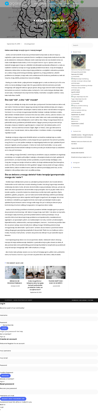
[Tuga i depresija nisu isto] (79, 97)
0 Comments (75, 76)
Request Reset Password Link (13, 399)
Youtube (90, 300)
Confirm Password (6, 372)
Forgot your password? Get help (11, 331)
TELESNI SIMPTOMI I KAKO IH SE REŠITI (56, 282)
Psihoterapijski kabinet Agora (37, 62)
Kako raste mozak (62, 26)
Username (3, 315)
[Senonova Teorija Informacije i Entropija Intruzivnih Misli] (78, 61)
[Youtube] (71, 176)
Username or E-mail (7, 396)
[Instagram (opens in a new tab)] (90, 3)
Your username (5, 351)
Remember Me (7, 325)
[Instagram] (71, 173)
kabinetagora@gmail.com (83, 157)
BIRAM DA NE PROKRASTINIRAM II (14, 282)
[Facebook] (71, 171)
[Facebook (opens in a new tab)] (87, 3)
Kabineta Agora (22, 255)
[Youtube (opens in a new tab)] (92, 3)
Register (5, 375)
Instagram (82, 300)
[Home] (30, 26)
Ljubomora (74, 121)
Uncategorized (29, 44)
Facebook (75, 300)
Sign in (2, 381)
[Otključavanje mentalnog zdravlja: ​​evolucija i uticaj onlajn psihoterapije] (82, 81)
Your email (3, 358)
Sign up (2, 337)
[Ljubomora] (75, 119)
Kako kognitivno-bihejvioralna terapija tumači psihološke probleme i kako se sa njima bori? (35, 285)
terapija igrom (24, 50)
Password (3, 322)
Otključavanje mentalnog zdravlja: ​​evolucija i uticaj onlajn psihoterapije (82, 88)
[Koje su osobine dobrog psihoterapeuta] (82, 107)
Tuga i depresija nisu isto (79, 99)
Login (4, 328)
